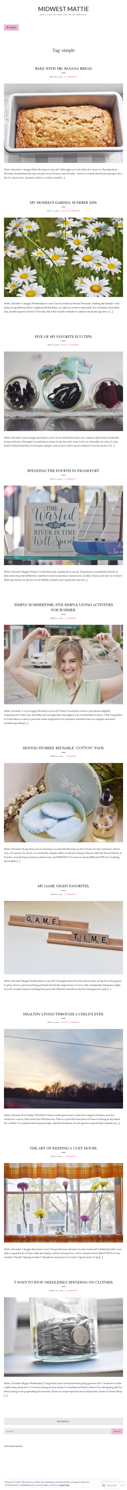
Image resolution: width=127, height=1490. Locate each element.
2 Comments (70, 479)
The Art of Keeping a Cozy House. (63, 1148)
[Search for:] (63, 1431)
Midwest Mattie (63, 8)
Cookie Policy (64, 1485)
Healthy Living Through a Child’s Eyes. (63, 1014)
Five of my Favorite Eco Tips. (63, 336)
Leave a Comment (70, 211)
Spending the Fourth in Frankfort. (63, 470)
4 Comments (70, 77)
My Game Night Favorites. (63, 886)
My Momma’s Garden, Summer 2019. (63, 202)
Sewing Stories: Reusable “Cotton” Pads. (63, 748)
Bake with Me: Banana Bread (63, 68)
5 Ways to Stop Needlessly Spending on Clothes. (63, 1282)
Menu (13, 27)
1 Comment (70, 618)
